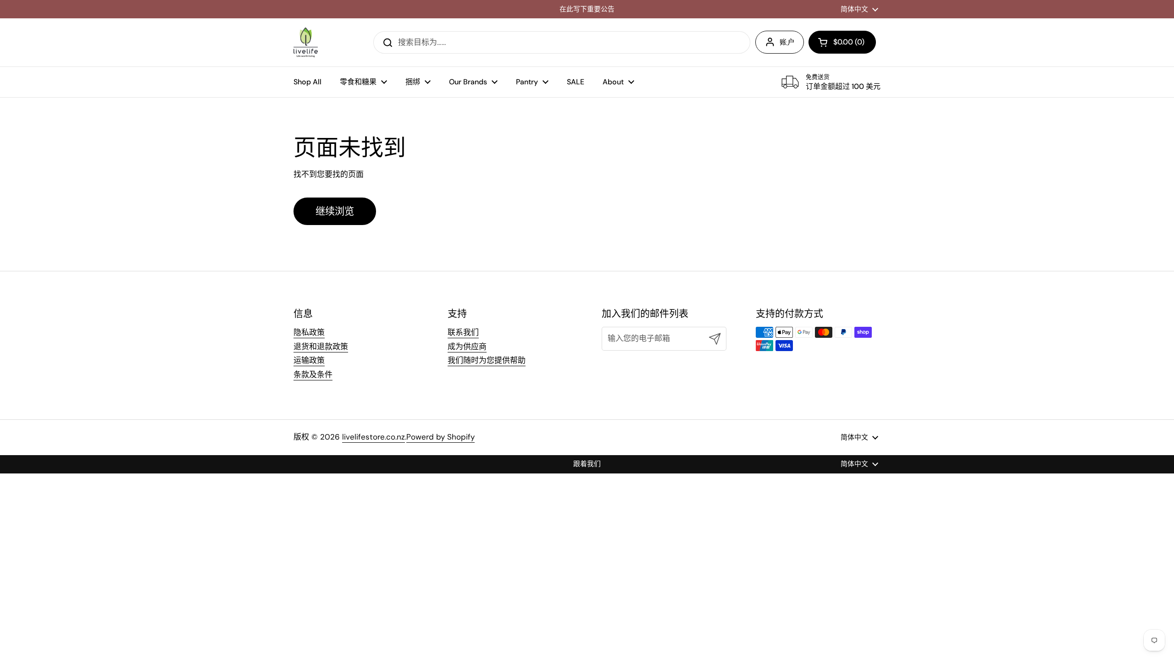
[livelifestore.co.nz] (306, 42)
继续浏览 (335, 211)
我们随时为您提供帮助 (487, 360)
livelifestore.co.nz (373, 437)
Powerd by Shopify (440, 437)
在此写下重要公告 (587, 9)
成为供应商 (467, 346)
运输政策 (309, 360)
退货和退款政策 (321, 346)
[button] (842, 42)
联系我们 (463, 332)
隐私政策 (309, 332)
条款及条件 (313, 374)
